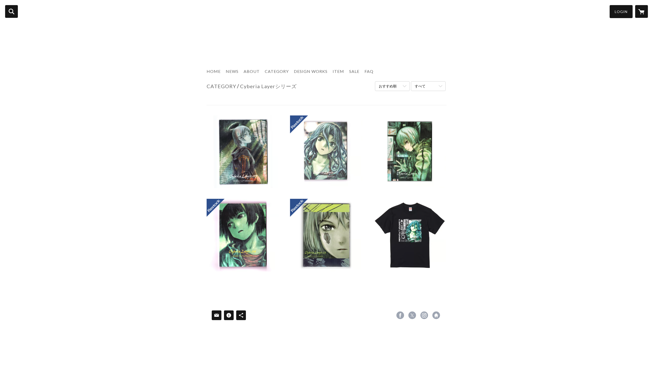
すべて (420, 86)
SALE (354, 71)
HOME (214, 71)
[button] (621, 11)
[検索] (11, 11)
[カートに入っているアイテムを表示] (641, 11)
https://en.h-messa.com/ (436, 315)
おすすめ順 (388, 86)
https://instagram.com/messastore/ (424, 315)
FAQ (369, 71)
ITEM (338, 71)
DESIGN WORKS (311, 71)
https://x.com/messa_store (412, 315)
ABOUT (252, 71)
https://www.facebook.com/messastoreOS (400, 315)
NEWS (232, 71)
